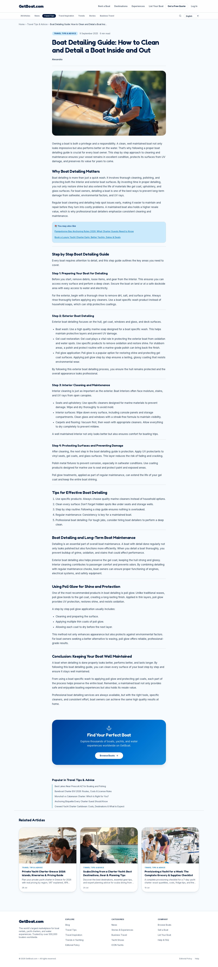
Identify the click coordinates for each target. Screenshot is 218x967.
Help (197, 959)
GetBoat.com (31, 6)
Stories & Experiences (122, 930)
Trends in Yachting (74, 940)
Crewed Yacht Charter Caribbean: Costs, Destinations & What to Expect (89, 806)
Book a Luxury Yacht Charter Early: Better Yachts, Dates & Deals (88, 237)
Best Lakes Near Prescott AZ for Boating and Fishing (80, 786)
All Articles (25, 16)
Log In (194, 6)
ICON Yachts (118, 945)
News (37, 16)
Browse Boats (107, 755)
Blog (67, 925)
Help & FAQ (163, 940)
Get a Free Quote (177, 6)
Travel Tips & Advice (37, 24)
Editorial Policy (72, 945)
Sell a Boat (163, 930)
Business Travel (107, 16)
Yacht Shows (118, 940)
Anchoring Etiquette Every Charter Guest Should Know (81, 801)
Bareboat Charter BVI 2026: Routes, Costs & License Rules (83, 791)
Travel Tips (49, 16)
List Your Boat (156, 6)
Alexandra (57, 59)
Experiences (138, 6)
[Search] (180, 15)
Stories (92, 16)
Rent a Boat (104, 6)
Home (22, 24)
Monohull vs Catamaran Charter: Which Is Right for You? (82, 796)
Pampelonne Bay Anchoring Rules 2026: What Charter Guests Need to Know (94, 231)
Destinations (121, 6)
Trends (81, 16)
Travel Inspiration (66, 16)
